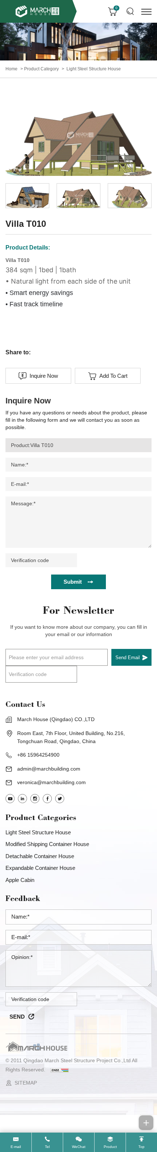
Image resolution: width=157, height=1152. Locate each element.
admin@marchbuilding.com (48, 769)
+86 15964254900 (38, 755)
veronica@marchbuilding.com (51, 782)
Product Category (41, 68)
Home (11, 68)
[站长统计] (59, 1069)
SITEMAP (26, 1083)
